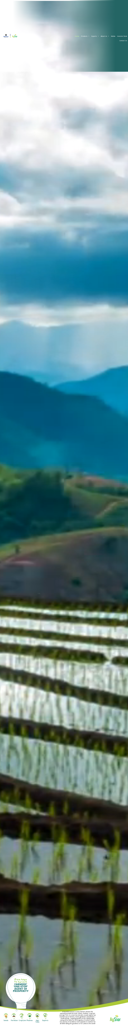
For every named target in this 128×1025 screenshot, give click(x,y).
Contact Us (123, 41)
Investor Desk (122, 36)
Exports (94, 36)
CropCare (22, 1020)
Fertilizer (14, 1020)
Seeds (6, 1020)
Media (113, 36)
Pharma (29, 1020)
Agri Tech (37, 1021)
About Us (104, 36)
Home (77, 36)
